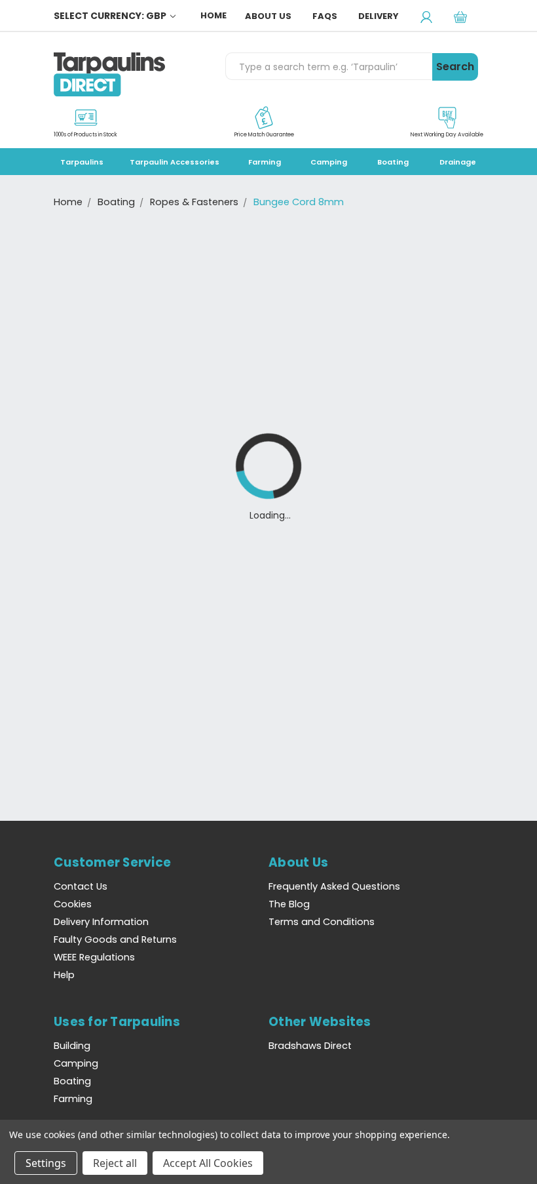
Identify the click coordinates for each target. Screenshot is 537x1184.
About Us (268, 16)
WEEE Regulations (94, 957)
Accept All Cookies (208, 1163)
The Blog (289, 904)
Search (455, 66)
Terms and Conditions (321, 921)
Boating (393, 162)
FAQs (324, 16)
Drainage (457, 162)
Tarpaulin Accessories (174, 162)
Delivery (378, 16)
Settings (46, 1163)
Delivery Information (101, 921)
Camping (328, 162)
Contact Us (80, 886)
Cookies (73, 904)
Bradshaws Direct (310, 1045)
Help (64, 974)
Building (72, 1045)
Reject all (115, 1163)
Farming (264, 162)
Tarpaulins (81, 162)
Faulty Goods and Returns (115, 939)
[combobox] (328, 66)
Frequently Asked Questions (334, 886)
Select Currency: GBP (111, 15)
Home (213, 15)
